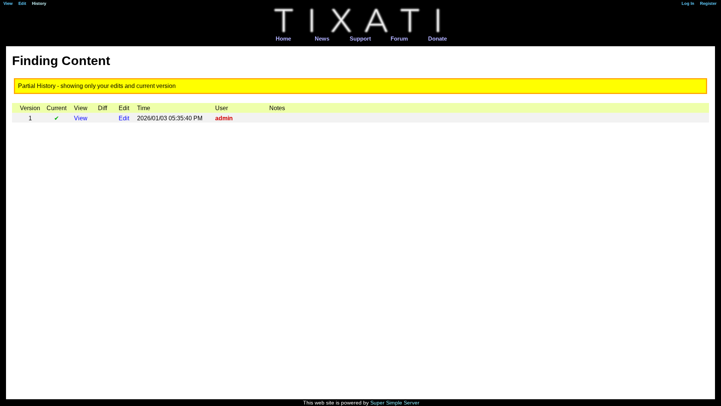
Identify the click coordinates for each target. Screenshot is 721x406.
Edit (124, 118)
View (80, 118)
